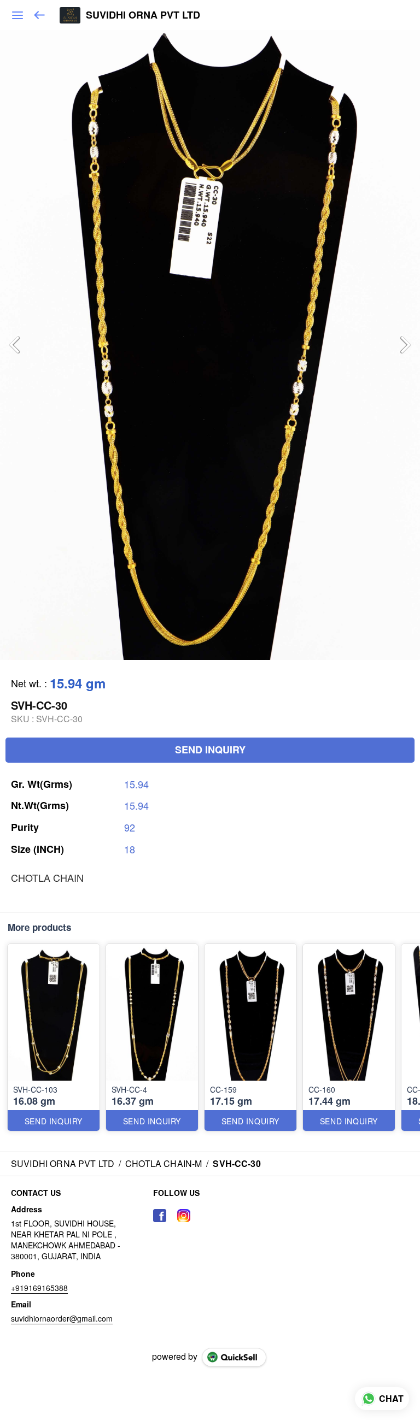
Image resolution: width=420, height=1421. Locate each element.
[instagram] (183, 1215)
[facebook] (159, 1215)
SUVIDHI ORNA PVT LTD (143, 15)
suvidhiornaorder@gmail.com (62, 1318)
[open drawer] (17, 15)
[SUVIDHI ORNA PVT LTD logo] (70, 15)
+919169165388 (39, 1287)
